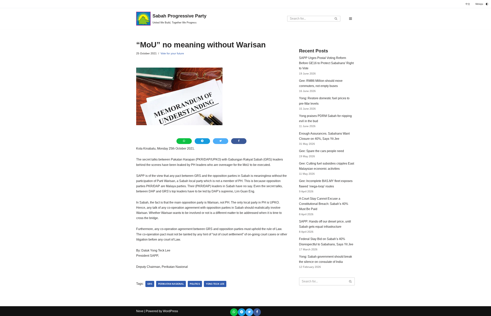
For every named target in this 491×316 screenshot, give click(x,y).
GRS (149, 284)
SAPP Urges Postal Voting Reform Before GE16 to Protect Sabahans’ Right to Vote (326, 63)
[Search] (336, 19)
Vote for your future (172, 53)
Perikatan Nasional (171, 284)
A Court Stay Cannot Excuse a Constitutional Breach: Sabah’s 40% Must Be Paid (323, 204)
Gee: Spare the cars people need (321, 151)
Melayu (479, 4)
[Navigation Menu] (350, 19)
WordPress (170, 311)
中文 (467, 4)
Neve (139, 311)
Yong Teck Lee (215, 284)
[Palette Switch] (487, 4)
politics (195, 284)
